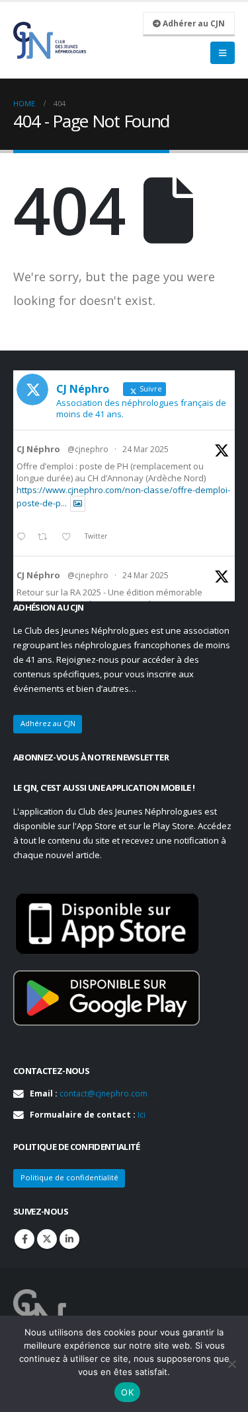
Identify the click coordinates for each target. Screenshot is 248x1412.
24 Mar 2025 (145, 449)
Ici (141, 1114)
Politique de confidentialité (69, 1177)
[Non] (231, 1363)
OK (127, 1392)
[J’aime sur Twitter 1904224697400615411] (69, 537)
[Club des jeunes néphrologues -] (49, 40)
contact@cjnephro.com (103, 1093)
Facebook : (24, 1239)
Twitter (47, 1239)
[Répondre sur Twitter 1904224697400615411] (23, 537)
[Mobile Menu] (222, 53)
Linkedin (69, 1239)
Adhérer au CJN (193, 23)
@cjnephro (87, 449)
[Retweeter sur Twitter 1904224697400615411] (46, 537)
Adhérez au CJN (48, 723)
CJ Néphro (38, 449)
